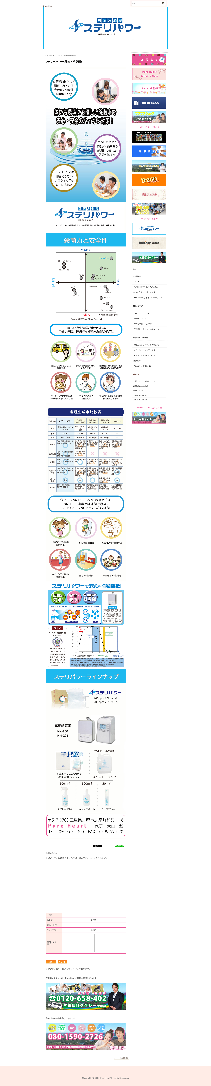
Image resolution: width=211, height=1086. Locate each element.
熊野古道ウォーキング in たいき (146, 345)
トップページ (49, 55)
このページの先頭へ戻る (121, 1058)
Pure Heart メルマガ (142, 313)
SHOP (136, 282)
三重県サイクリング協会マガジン (147, 329)
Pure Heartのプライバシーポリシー (147, 298)
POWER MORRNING (142, 366)
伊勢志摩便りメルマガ (142, 324)
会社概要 (137, 276)
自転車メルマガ (139, 318)
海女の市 (137, 361)
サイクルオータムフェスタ (144, 350)
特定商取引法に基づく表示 (144, 292)
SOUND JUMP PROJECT (144, 355)
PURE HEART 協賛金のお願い (146, 287)
